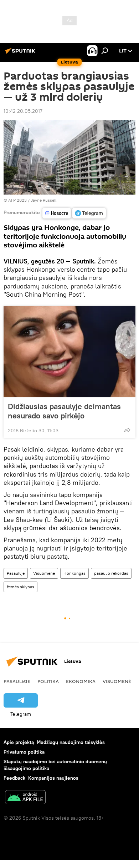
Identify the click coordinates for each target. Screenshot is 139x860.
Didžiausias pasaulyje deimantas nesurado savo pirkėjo (64, 411)
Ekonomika (81, 681)
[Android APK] (25, 798)
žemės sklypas (20, 586)
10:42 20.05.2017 (23, 111)
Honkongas (74, 573)
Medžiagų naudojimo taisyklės (71, 742)
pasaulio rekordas (111, 573)
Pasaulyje (16, 573)
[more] (127, 430)
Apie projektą (19, 742)
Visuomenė (44, 573)
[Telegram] (89, 213)
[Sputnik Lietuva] (21, 53)
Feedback (14, 778)
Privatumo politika (24, 752)
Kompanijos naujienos (53, 778)
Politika (48, 681)
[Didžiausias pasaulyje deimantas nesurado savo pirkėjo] (69, 351)
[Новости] (56, 213)
